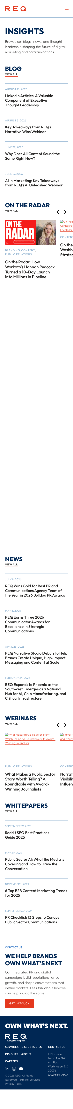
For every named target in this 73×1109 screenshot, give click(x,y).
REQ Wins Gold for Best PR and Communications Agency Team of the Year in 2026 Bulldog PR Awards (35, 590)
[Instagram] (14, 1069)
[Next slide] (65, 212)
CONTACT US (56, 1047)
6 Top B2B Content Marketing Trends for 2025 (36, 892)
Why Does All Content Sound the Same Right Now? (32, 156)
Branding (12, 250)
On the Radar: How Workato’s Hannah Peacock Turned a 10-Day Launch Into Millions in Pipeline (30, 269)
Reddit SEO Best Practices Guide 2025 (27, 834)
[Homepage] (16, 9)
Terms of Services (29, 1079)
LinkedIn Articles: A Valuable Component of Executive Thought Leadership (29, 100)
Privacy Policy (13, 1083)
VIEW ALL (11, 74)
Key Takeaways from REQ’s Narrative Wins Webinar (28, 129)
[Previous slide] (57, 212)
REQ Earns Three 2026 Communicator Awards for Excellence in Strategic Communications (27, 624)
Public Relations (18, 254)
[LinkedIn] (7, 1069)
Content (28, 250)
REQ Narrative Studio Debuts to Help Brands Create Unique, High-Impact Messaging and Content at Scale (36, 658)
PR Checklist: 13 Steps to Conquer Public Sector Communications (33, 919)
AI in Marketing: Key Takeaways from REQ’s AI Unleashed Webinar (34, 182)
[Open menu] (67, 8)
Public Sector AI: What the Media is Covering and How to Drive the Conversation (34, 864)
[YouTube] (21, 1069)
